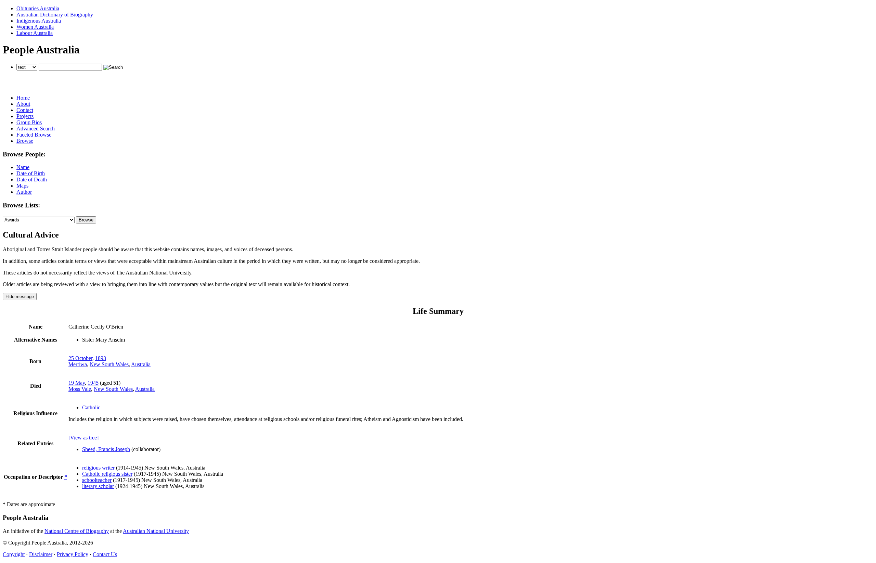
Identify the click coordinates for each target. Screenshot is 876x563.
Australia (141, 364)
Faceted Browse (33, 135)
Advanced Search (35, 128)
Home (23, 98)
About (23, 104)
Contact (24, 110)
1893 (100, 358)
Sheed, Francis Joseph (106, 449)
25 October (80, 358)
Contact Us (105, 554)
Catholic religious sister (107, 474)
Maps (22, 186)
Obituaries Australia (37, 8)
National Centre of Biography (76, 531)
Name (22, 167)
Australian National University (156, 531)
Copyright (14, 554)
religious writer (98, 468)
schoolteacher (97, 480)
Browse (24, 141)
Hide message (19, 296)
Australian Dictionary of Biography (54, 14)
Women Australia (35, 27)
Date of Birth (30, 173)
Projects (25, 116)
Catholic (91, 407)
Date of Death (31, 179)
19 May (76, 383)
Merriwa (77, 364)
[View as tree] (83, 437)
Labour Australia (34, 33)
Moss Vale (79, 389)
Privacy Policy (72, 554)
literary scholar (98, 486)
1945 (93, 383)
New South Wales (109, 364)
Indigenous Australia (38, 21)
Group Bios (29, 122)
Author (24, 192)
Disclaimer (40, 554)
